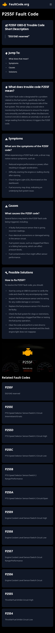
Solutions (13, 71)
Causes (12, 67)
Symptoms (13, 63)
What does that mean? (19, 58)
